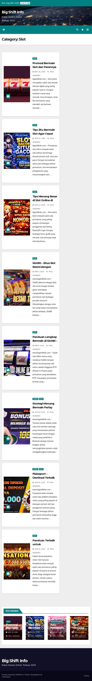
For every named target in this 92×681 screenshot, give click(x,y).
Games (35, 399)
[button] (77, 30)
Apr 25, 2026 (40, 138)
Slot (34, 58)
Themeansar (6, 677)
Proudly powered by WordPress (13, 675)
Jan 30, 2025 (40, 412)
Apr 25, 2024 (40, 549)
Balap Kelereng (56, 621)
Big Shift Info (13, 12)
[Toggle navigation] (87, 29)
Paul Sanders (14, 636)
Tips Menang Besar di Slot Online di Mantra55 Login (44, 200)
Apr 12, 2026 (40, 205)
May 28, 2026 (40, 72)
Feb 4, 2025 (39, 272)
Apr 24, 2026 (57, 632)
